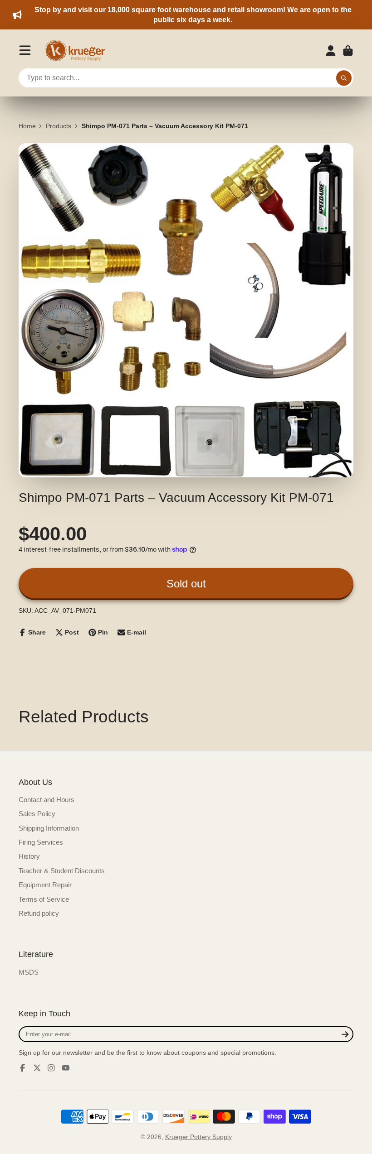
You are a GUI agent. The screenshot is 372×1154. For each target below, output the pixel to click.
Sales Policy (37, 813)
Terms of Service (44, 899)
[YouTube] (66, 1068)
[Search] (344, 78)
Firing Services (41, 842)
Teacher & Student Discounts (62, 871)
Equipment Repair (45, 885)
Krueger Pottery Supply (198, 1136)
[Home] (78, 51)
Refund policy (39, 913)
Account (330, 50)
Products (58, 126)
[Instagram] (51, 1068)
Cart (348, 50)
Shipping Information (49, 828)
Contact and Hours (46, 799)
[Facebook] (23, 1068)
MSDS (29, 972)
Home (27, 126)
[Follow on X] (37, 1068)
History (29, 856)
